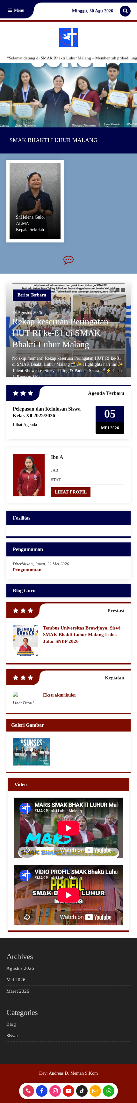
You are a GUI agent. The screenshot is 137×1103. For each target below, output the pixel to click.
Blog (11, 1024)
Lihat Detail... (25, 702)
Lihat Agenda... (27, 424)
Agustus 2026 (20, 968)
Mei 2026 (15, 979)
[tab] (112, 290)
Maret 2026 (17, 991)
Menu (18, 10)
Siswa (12, 1035)
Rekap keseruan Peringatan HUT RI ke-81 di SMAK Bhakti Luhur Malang (60, 333)
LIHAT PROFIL (71, 492)
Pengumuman (27, 569)
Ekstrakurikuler (59, 695)
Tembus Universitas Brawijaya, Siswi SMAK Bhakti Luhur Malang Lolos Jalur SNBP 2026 (81, 634)
